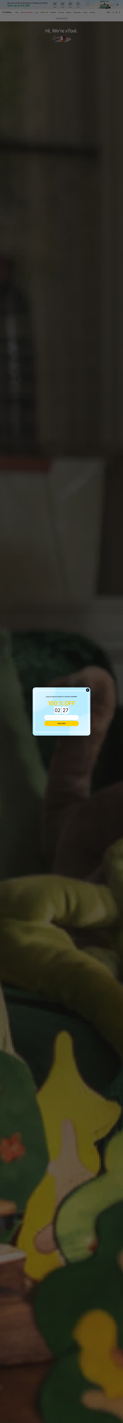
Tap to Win (61, 723)
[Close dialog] (87, 690)
